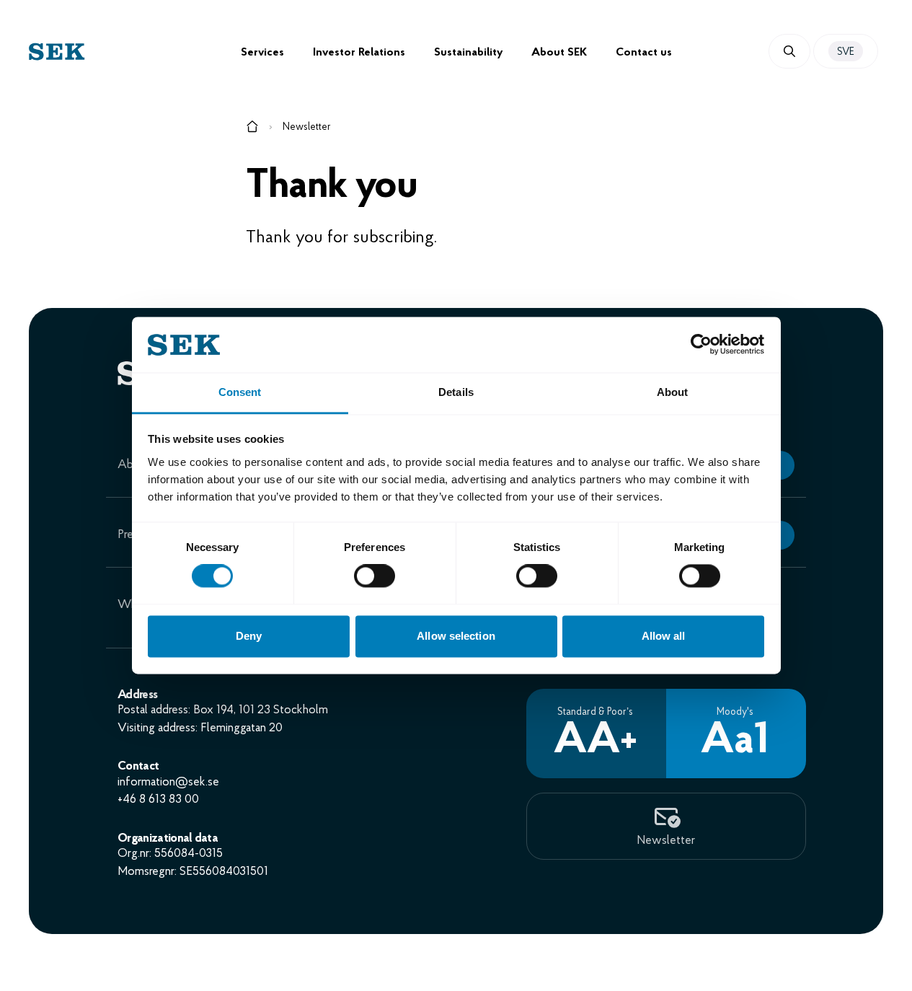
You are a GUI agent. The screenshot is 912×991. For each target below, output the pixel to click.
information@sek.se (168, 782)
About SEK (559, 52)
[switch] (374, 576)
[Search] (789, 51)
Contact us (644, 52)
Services (262, 52)
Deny (249, 636)
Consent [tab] (240, 392)
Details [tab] (456, 392)
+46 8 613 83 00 (158, 799)
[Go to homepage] (252, 129)
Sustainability (468, 52)
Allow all (664, 636)
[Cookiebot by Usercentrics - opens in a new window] (701, 345)
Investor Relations (359, 52)
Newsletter (307, 127)
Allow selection (456, 636)
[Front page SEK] (135, 52)
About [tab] (673, 392)
